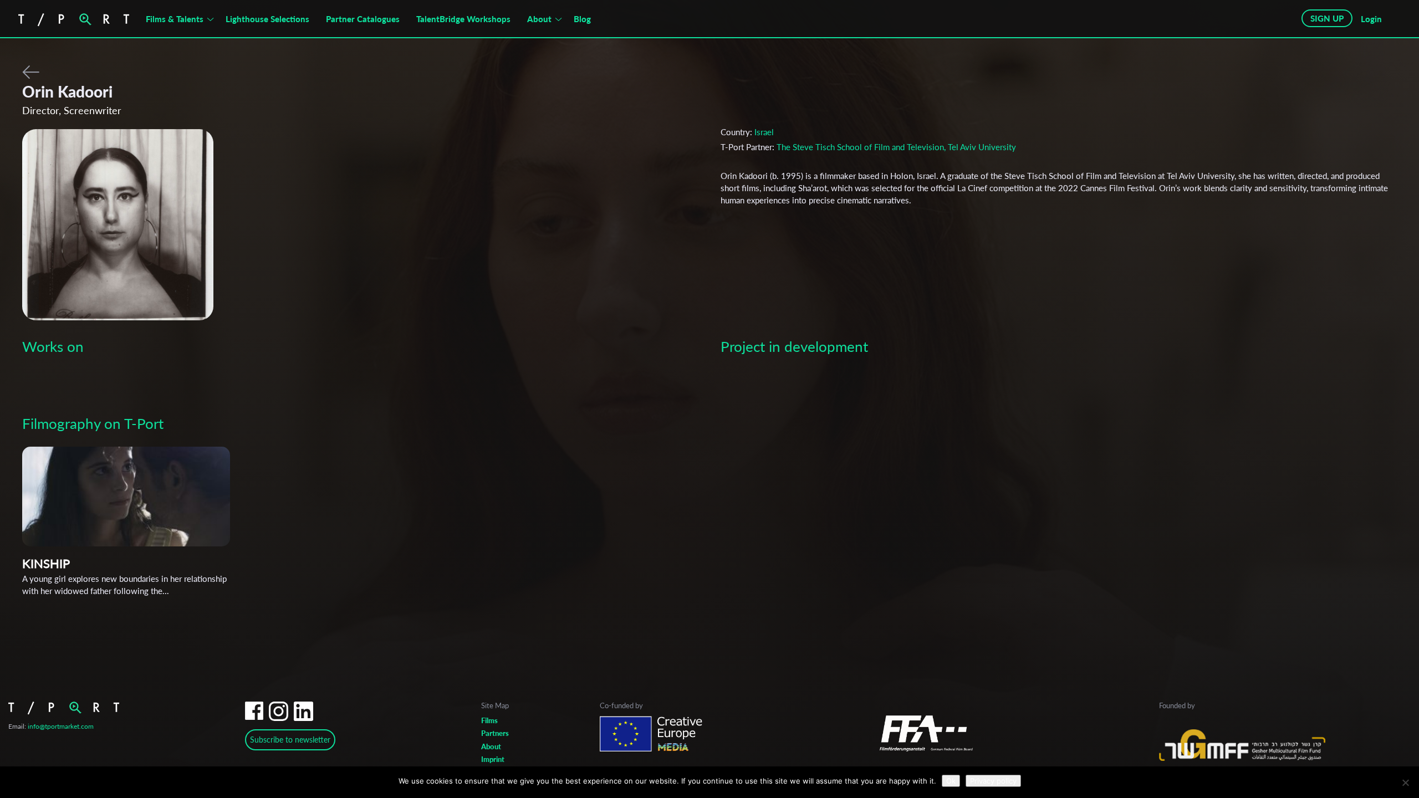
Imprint (492, 759)
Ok (951, 780)
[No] (1405, 782)
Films (489, 720)
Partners (495, 733)
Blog (582, 19)
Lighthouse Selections (267, 19)
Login (1371, 19)
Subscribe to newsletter (290, 739)
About (539, 19)
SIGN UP (1327, 18)
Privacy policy (993, 780)
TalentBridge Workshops (463, 19)
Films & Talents (174, 19)
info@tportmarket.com (61, 726)
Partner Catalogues (363, 19)
